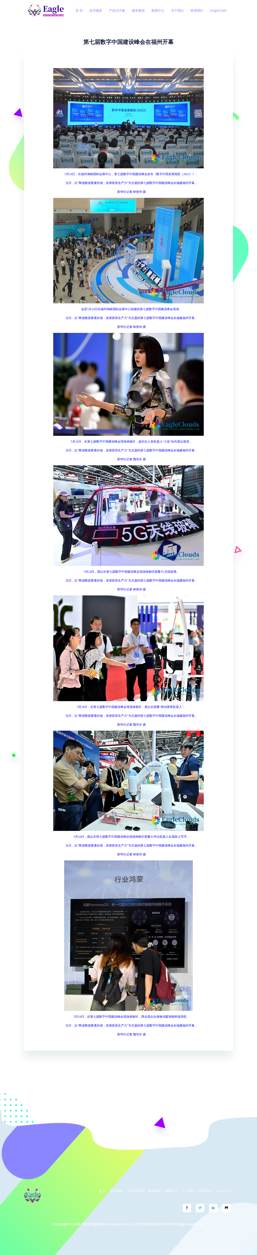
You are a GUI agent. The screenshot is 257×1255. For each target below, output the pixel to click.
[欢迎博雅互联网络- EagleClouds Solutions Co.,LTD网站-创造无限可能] (46, 10)
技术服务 (96, 10)
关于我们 (177, 10)
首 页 (79, 10)
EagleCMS (218, 10)
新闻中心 (157, 10)
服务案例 (138, 10)
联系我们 (197, 10)
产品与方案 (117, 10)
